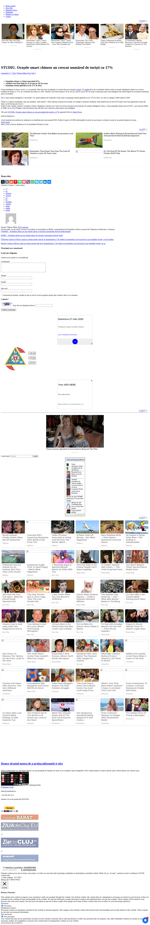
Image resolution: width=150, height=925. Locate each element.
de (6, 200)
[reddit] (11, 182)
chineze (8, 193)
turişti (8, 210)
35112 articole (23, 227)
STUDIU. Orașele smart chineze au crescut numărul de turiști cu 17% (33, 112)
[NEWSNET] (19, 861)
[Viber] (28, 182)
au (6, 191)
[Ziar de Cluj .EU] (19, 847)
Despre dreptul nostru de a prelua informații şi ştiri (32, 763)
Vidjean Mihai (21, 73)
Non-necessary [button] (6, 914)
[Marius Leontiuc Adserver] (19, 871)
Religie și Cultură (12, 14)
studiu (87, 90)
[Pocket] (24, 182)
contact (8, 17)
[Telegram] (41, 182)
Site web (4, 288)
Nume (3, 276)
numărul (9, 202)
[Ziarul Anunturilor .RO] (2, 851)
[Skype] (36, 182)
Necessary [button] (5, 903)
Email (3, 282)
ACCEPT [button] (17, 877)
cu (6, 198)
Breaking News (11, 10)
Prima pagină (10, 6)
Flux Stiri (9, 8)
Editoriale (9, 12)
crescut (8, 196)
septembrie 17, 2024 (8, 73)
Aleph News (77, 112)
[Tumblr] (7, 182)
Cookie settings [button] (7, 877)
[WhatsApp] (32, 182)
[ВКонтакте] (49, 182)
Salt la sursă (5, 122)
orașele (8, 204)
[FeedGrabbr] (75, 514)
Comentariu (5, 262)
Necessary (7, 906)
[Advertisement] (56, 57)
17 (7, 189)
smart (8, 206)
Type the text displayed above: (24, 305)
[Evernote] (20, 182)
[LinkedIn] (45, 182)
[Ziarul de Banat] (19, 819)
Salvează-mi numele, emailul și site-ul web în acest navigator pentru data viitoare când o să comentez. (40, 295)
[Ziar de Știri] (2, 834)
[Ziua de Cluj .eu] (19, 830)
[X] (3, 182)
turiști (79, 90)
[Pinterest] (15, 182)
